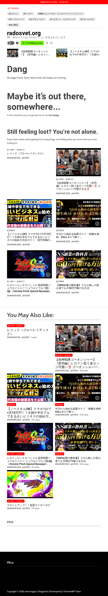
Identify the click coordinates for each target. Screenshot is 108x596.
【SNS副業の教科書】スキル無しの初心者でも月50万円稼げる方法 (77, 287)
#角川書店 (13, 25)
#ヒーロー (28, 13)
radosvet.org (24, 33)
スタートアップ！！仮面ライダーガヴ (28, 505)
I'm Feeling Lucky (34, 43)
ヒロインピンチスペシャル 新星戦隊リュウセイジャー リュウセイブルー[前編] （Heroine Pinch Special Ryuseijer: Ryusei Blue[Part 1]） (29, 290)
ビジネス (11, 230)
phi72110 (25, 158)
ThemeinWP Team (72, 591)
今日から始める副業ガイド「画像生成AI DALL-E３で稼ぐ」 (77, 235)
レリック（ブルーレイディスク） (26, 153)
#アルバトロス (87, 19)
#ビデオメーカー (37, 19)
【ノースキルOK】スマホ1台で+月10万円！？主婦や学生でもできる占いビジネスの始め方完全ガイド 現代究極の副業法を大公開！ (29, 238)
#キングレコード (16, 19)
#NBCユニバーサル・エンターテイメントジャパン (60, 13)
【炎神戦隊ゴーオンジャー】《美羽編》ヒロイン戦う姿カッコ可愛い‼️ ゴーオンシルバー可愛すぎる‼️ (36, 56)
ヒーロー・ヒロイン (16, 149)
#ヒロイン (13, 13)
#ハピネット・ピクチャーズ (62, 19)
